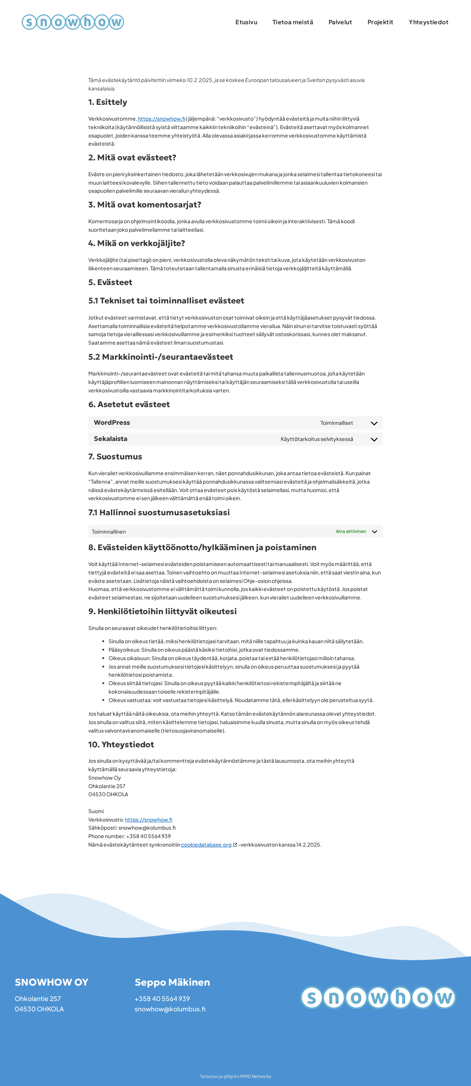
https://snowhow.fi (161, 118)
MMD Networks (255, 1076)
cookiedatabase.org (206, 844)
